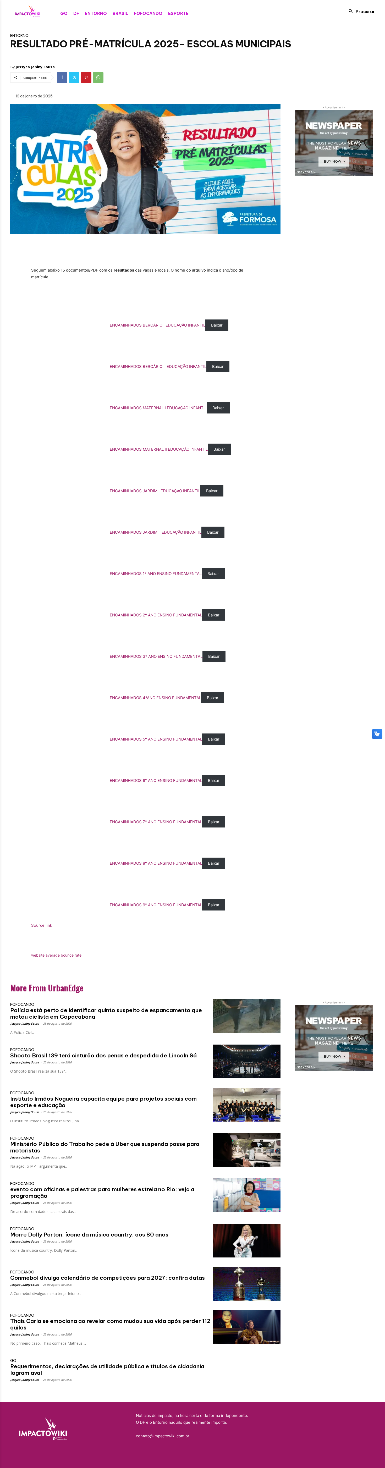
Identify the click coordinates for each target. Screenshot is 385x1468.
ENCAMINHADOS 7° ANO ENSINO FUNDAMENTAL (156, 821)
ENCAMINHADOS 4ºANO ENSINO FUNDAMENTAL (155, 697)
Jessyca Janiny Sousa (35, 66)
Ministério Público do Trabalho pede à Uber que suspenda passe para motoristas (104, 1147)
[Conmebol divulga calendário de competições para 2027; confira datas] (246, 1284)
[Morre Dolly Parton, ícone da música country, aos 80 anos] (246, 1240)
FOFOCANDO (22, 1004)
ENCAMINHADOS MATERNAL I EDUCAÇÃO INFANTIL (158, 407)
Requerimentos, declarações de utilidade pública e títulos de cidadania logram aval (107, 1369)
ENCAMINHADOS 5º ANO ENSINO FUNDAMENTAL (156, 739)
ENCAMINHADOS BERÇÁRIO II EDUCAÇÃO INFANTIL (158, 366)
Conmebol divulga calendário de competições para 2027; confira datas (107, 1277)
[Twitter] (74, 77)
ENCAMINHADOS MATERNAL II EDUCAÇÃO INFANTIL (159, 449)
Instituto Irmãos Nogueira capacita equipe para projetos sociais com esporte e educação (103, 1102)
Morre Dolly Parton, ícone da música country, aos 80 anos (89, 1234)
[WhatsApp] (98, 77)
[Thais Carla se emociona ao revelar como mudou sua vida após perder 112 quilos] (246, 1327)
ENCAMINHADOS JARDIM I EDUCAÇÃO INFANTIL (155, 490)
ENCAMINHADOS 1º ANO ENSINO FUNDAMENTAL (156, 573)
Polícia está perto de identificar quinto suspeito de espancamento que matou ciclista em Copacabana (106, 1013)
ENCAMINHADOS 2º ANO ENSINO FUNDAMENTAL (156, 614)
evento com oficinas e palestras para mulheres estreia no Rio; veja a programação (102, 1192)
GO (13, 1360)
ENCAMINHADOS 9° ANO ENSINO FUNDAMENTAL (156, 904)
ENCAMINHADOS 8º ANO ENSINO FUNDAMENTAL (156, 863)
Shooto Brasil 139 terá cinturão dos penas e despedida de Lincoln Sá (103, 1055)
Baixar (217, 325)
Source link (41, 925)
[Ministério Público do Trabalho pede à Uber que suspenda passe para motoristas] (246, 1150)
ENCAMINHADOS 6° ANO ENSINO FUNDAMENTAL (156, 780)
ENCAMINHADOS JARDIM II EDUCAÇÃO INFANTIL (155, 532)
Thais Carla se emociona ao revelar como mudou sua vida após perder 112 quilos (110, 1324)
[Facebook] (62, 77)
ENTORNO (19, 35)
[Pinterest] (86, 77)
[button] (360, 11)
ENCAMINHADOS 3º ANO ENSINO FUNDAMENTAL (156, 656)
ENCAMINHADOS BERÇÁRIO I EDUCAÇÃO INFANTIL (157, 325)
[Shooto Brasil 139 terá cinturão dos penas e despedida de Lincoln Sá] (246, 1061)
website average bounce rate (56, 955)
